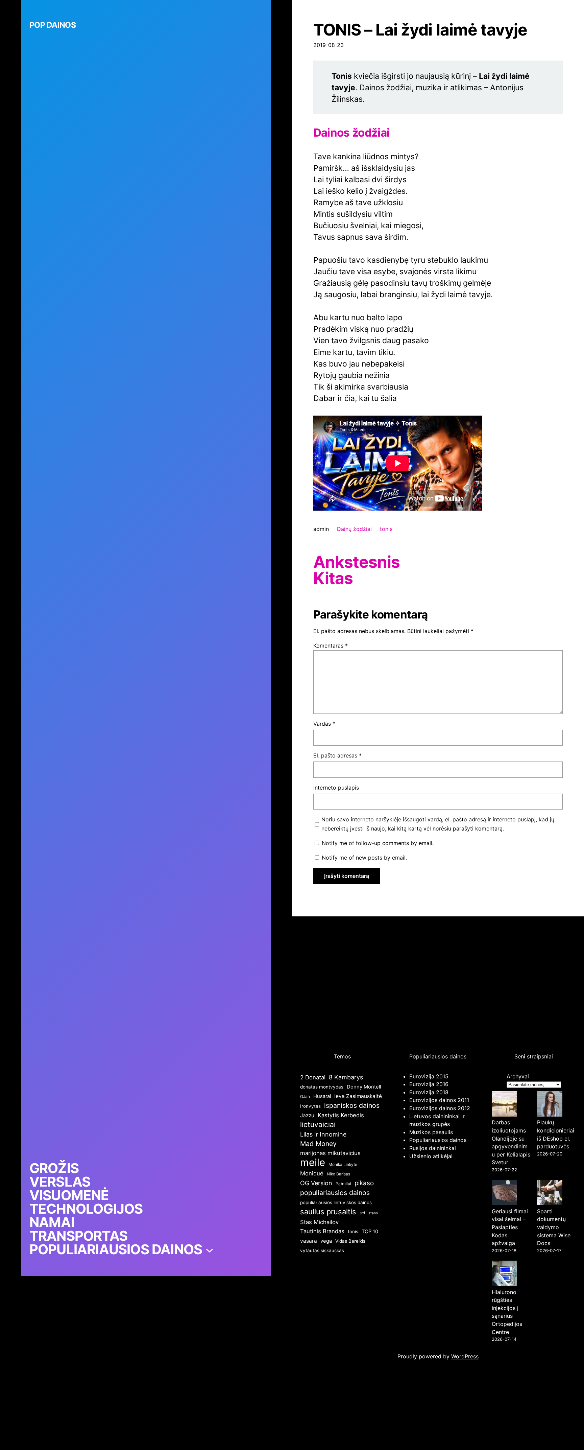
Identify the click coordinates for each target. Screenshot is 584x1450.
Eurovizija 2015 (428, 1076)
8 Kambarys (346, 1077)
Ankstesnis (356, 562)
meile (312, 1162)
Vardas (324, 723)
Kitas (333, 578)
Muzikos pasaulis (431, 1132)
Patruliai (343, 1183)
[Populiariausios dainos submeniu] (209, 1249)
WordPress (465, 1356)
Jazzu (307, 1115)
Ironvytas (310, 1106)
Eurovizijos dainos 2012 (439, 1108)
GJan (305, 1096)
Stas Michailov (319, 1222)
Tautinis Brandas (322, 1231)
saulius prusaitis (328, 1211)
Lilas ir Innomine (323, 1134)
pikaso (364, 1183)
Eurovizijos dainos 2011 (439, 1100)
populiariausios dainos (335, 1193)
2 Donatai (312, 1077)
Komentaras (330, 645)
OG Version (316, 1183)
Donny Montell (364, 1087)
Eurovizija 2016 (428, 1084)
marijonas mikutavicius (330, 1153)
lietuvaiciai (318, 1124)
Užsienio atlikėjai (431, 1156)
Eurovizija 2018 (428, 1092)
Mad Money (318, 1144)
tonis (386, 528)
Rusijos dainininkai (432, 1148)
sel (362, 1212)
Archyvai (518, 1076)
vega (326, 1241)
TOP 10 (370, 1232)
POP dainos (52, 25)
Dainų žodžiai (354, 528)
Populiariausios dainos (437, 1140)
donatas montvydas (321, 1087)
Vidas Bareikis (350, 1241)
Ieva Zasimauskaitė (358, 1096)
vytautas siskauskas (322, 1250)
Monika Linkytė (342, 1164)
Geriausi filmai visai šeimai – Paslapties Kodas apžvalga (510, 1227)
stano (373, 1213)
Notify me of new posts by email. (364, 857)
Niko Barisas (338, 1173)
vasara (308, 1241)
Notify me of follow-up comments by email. (378, 843)
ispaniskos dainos (352, 1105)
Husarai (322, 1096)
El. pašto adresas (337, 755)
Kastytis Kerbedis (341, 1115)
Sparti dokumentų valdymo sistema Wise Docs (553, 1227)
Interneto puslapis (336, 787)
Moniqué (311, 1173)
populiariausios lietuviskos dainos (336, 1202)
